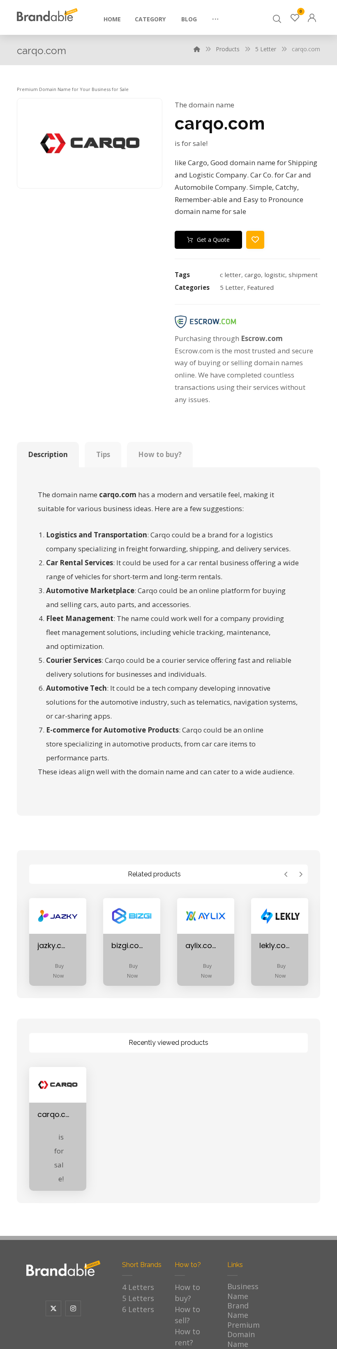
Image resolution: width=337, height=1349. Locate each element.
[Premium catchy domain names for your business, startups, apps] (47, 14)
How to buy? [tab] (160, 454)
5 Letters (138, 1298)
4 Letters (138, 1287)
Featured (260, 287)
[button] (215, 16)
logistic (274, 275)
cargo (253, 275)
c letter (230, 275)
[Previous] (286, 874)
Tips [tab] (103, 454)
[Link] (312, 16)
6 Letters (138, 1309)
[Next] (301, 874)
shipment (303, 275)
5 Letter (232, 287)
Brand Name (238, 1310)
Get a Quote (213, 239)
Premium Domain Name (243, 1334)
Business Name (243, 1291)
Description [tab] (48, 454)
